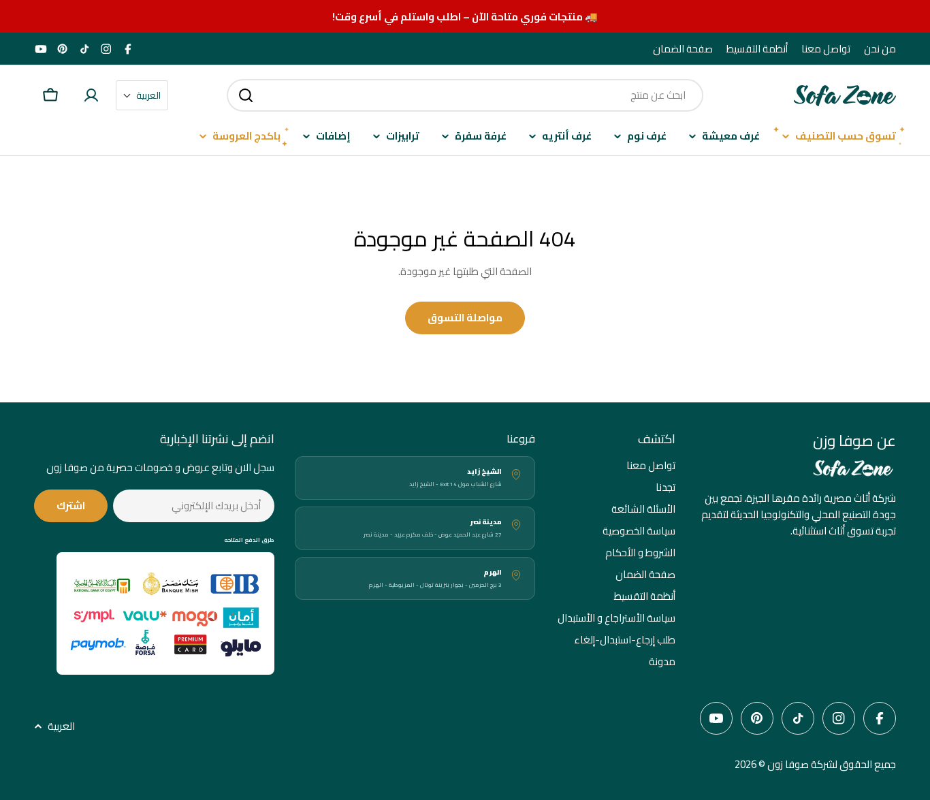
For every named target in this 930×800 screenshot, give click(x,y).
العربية (61, 726)
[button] (142, 95)
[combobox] (465, 95)
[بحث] (246, 95)
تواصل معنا (825, 49)
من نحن (880, 49)
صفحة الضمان (683, 49)
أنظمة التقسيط (757, 49)
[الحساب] (91, 95)
